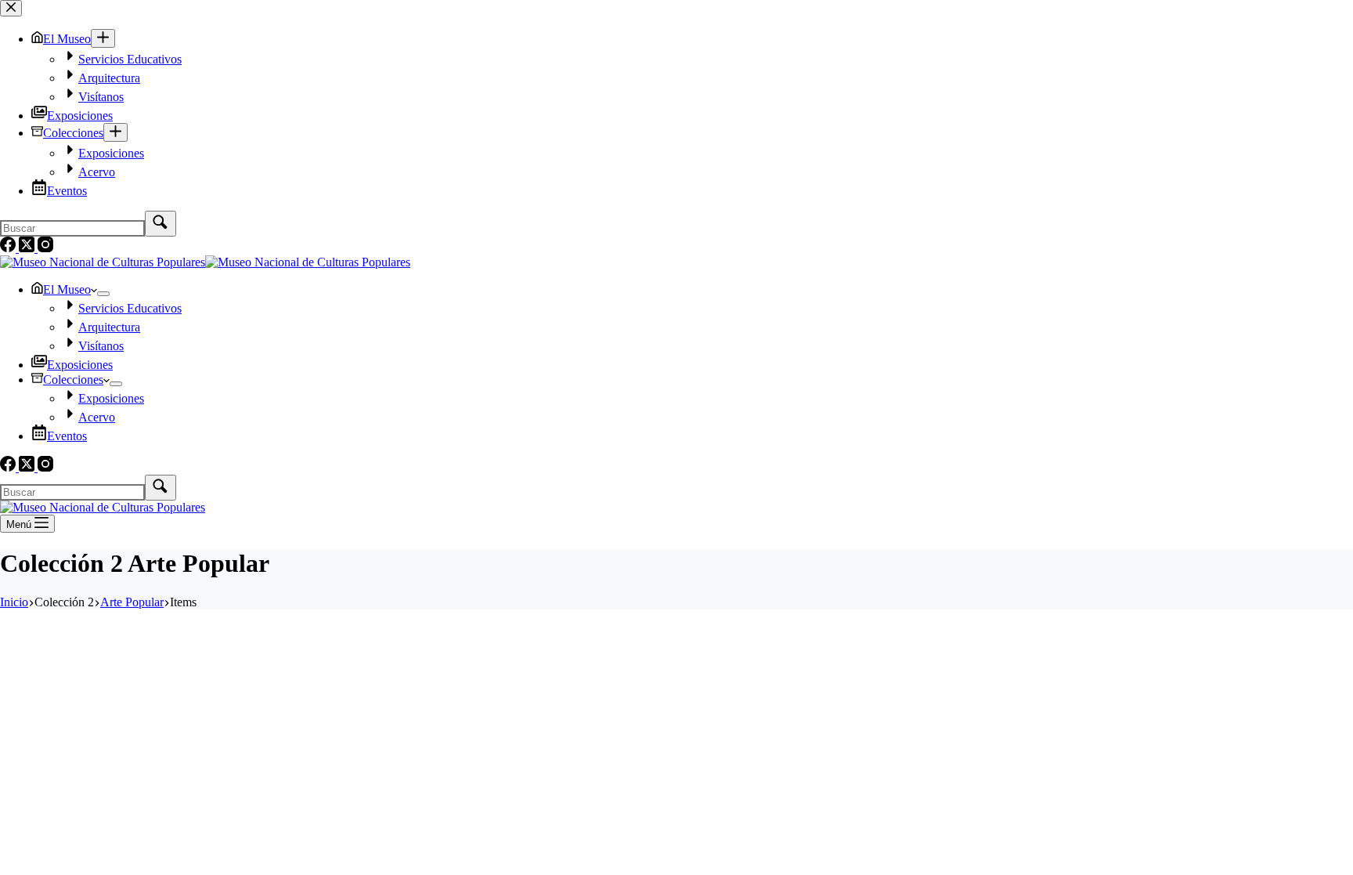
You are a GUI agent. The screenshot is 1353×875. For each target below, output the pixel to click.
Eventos (67, 436)
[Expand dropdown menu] (103, 293)
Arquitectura (109, 327)
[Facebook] (9, 467)
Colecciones (73, 379)
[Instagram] (45, 467)
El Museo (67, 289)
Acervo (96, 417)
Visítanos (101, 346)
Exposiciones (80, 364)
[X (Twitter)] (28, 467)
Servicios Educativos (130, 308)
